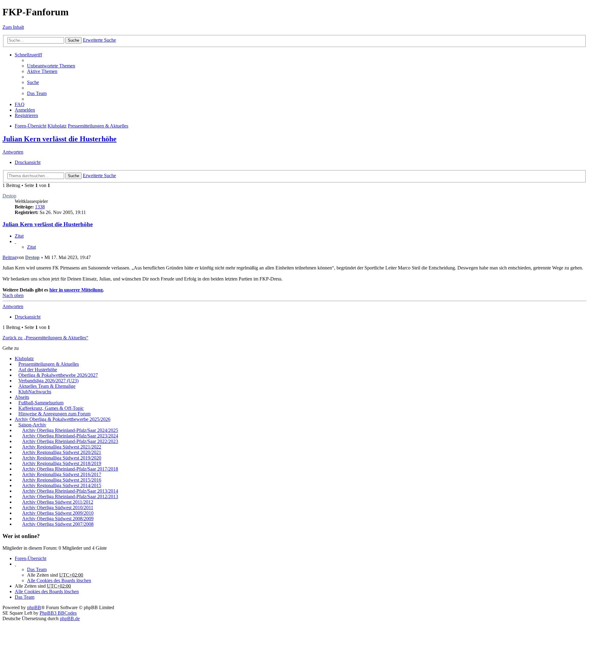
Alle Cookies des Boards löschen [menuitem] (59, 580)
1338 (40, 206)
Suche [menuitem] (33, 82)
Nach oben (13, 295)
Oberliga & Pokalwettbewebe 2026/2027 (58, 375)
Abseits (22, 397)
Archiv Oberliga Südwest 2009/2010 (58, 513)
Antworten (12, 152)
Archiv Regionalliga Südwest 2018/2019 (61, 463)
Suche (73, 40)
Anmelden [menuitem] (25, 110)
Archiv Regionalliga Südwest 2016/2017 (61, 474)
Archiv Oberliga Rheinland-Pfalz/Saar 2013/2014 (70, 491)
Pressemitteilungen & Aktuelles (48, 364)
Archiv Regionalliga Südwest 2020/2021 (61, 452)
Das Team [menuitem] (37, 93)
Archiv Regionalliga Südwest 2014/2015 (61, 485)
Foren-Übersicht (30, 558)
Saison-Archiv (32, 424)
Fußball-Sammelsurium (41, 402)
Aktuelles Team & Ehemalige (46, 386)
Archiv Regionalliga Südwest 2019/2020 (61, 457)
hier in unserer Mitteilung (76, 289)
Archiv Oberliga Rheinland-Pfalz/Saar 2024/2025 (70, 430)
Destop (9, 195)
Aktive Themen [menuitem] (42, 71)
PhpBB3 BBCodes (58, 613)
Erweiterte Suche (99, 40)
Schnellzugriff (28, 54)
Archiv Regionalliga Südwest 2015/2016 (61, 480)
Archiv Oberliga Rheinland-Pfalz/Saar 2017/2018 (70, 468)
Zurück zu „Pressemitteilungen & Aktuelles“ (45, 337)
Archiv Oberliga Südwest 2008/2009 (58, 518)
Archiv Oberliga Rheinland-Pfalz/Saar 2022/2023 (70, 441)
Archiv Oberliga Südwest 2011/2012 (57, 502)
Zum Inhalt (13, 27)
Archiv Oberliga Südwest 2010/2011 (57, 507)
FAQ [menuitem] (20, 104)
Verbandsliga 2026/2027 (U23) (48, 380)
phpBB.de (70, 618)
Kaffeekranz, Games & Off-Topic (51, 408)
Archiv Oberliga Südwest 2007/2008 (58, 524)
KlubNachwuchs (34, 391)
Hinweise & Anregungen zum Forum (54, 413)
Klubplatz (24, 358)
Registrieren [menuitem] (26, 115)
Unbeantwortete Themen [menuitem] (51, 65)
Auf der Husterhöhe (37, 369)
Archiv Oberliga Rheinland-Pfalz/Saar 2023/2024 (70, 435)
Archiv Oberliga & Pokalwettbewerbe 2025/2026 (62, 419)
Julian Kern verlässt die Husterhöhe (59, 139)
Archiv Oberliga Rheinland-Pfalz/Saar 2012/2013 (70, 496)
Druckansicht (27, 162)
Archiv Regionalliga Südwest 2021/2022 (61, 446)
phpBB (34, 607)
